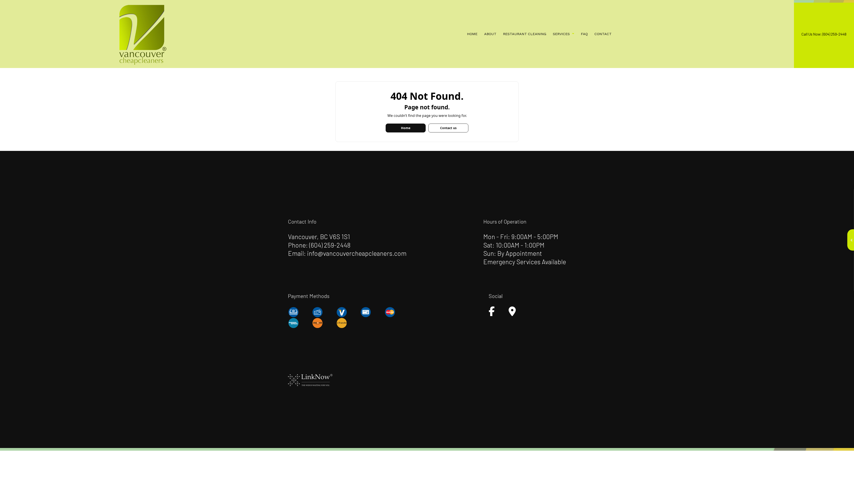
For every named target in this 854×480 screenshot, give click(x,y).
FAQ (584, 34)
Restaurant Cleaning (524, 34)
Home (472, 34)
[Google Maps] (512, 313)
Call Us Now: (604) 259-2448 (824, 34)
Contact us (448, 128)
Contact (603, 34)
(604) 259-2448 (329, 245)
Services (561, 34)
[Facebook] (492, 313)
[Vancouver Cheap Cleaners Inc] (142, 33)
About (490, 34)
